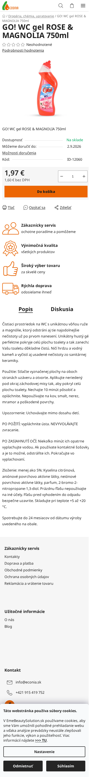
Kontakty (12, 556)
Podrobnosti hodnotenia (23, 50)
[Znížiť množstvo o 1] (61, 176)
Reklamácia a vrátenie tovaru (28, 583)
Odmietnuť (23, 766)
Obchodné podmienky (23, 570)
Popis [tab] (26, 309)
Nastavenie (44, 751)
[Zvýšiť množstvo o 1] (84, 176)
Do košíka (46, 191)
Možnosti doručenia (19, 152)
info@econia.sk (28, 682)
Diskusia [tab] (62, 309)
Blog (8, 626)
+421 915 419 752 (30, 692)
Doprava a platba (18, 563)
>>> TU (41, 740)
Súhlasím (65, 766)
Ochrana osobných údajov (26, 576)
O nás (9, 619)
